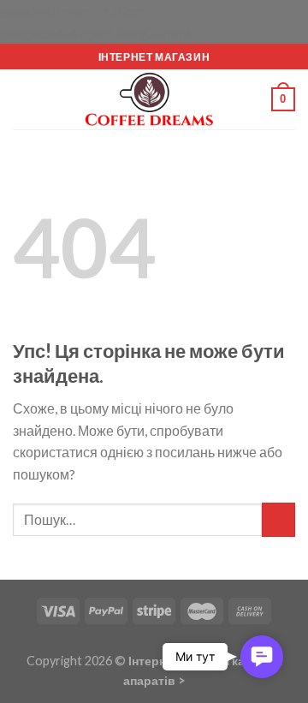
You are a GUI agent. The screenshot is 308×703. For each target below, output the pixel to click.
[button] (261, 656)
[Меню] (23, 100)
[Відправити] (278, 519)
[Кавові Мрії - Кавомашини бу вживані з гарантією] (154, 100)
